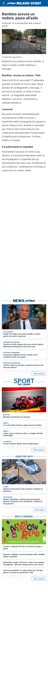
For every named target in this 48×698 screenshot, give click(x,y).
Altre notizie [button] (39, 374)
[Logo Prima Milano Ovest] (24, 3)
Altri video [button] (39, 510)
